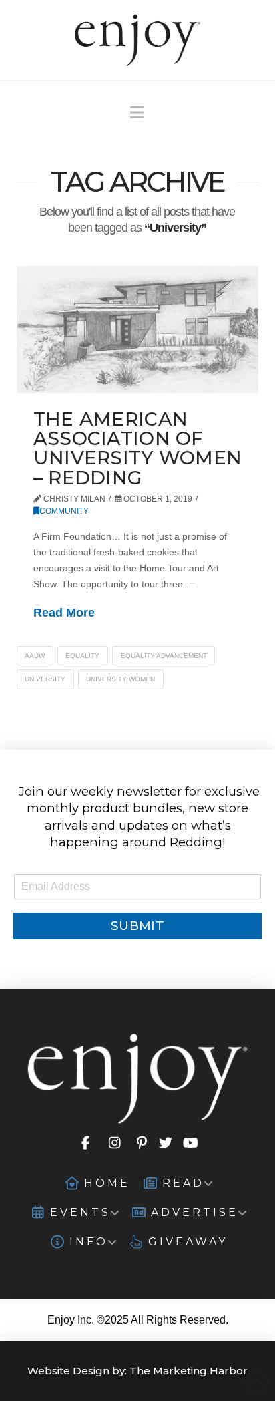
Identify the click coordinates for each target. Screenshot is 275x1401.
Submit (137, 925)
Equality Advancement (164, 655)
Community (64, 511)
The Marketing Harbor (188, 1370)
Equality (82, 655)
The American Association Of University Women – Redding (137, 448)
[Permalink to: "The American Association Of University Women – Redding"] (138, 329)
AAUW (35, 655)
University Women (120, 679)
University (45, 679)
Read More (64, 612)
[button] (137, 112)
